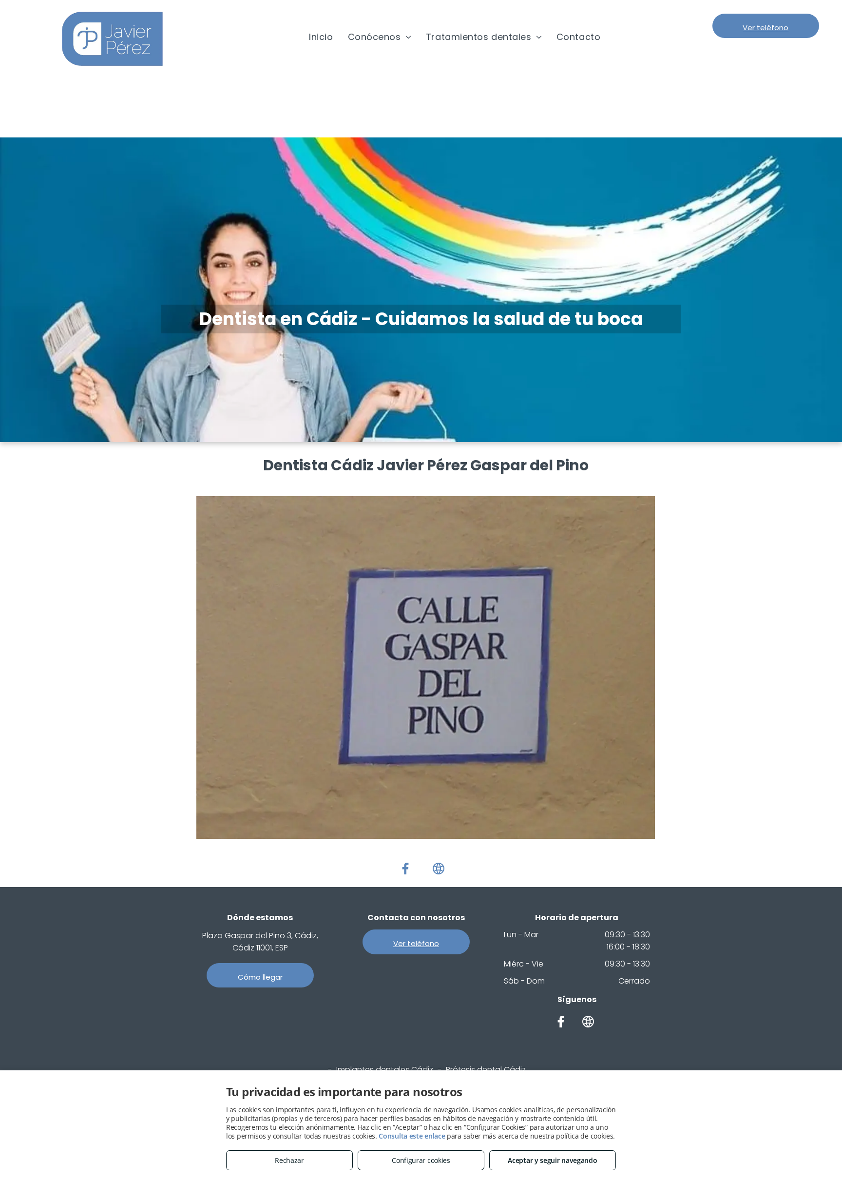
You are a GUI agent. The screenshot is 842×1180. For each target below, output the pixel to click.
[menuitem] (321, 37)
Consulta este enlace (412, 1136)
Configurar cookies (421, 1160)
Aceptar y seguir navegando (552, 1160)
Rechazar (289, 1160)
